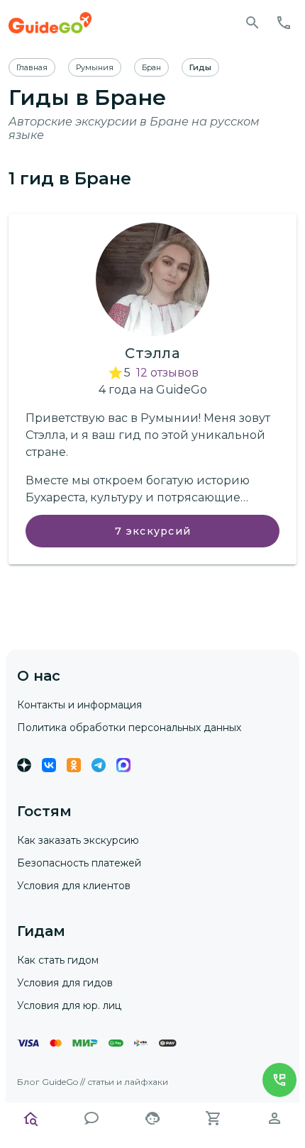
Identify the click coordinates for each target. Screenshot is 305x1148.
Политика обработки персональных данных (129, 727)
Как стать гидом (58, 960)
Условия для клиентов (74, 885)
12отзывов (167, 372)
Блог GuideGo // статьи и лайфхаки (92, 1081)
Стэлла (152, 353)
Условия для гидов (65, 982)
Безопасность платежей (79, 863)
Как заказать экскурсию (78, 840)
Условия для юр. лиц (69, 1005)
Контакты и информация (79, 704)
